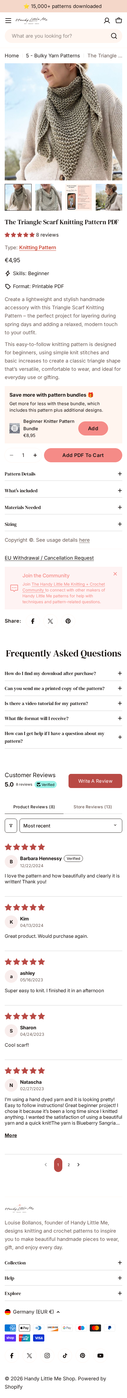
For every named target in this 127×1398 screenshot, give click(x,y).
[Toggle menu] (8, 20)
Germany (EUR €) (33, 1312)
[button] (20, 235)
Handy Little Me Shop (49, 1379)
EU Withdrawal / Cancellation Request (49, 558)
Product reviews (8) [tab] (34, 806)
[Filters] (11, 826)
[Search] (114, 35)
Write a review (95, 781)
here (84, 540)
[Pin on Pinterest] (68, 621)
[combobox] (63, 36)
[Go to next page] (80, 1165)
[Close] (115, 573)
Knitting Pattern (37, 247)
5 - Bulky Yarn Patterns (53, 56)
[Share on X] (50, 621)
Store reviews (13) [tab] (93, 806)
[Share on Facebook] (33, 621)
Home (12, 56)
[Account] (106, 20)
